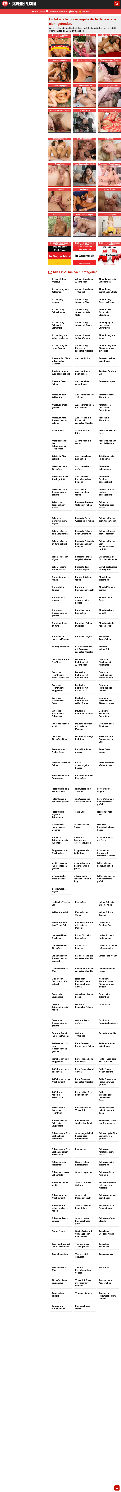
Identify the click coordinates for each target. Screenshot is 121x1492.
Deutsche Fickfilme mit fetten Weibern (106, 675)
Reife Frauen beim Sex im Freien (107, 1060)
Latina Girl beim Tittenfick (59, 946)
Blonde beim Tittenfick (105, 578)
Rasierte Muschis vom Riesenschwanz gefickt (60, 1047)
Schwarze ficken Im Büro (60, 1183)
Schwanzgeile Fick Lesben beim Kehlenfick (61, 1136)
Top (117, 1488)
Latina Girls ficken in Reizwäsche (108, 946)
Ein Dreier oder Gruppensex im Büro (106, 739)
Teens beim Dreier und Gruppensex (108, 1121)
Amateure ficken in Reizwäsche (84, 406)
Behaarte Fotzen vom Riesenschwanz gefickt (107, 545)
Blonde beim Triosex (58, 588)
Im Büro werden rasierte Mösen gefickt (59, 866)
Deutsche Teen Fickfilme (106, 725)
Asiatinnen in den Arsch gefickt (60, 477)
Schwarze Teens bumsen (60, 1219)
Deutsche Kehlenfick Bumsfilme (104, 713)
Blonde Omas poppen (58, 598)
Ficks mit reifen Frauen (81, 826)
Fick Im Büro (79, 812)
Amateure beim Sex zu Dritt (84, 396)
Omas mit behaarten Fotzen (84, 1005)
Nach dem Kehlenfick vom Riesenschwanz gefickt (82, 983)
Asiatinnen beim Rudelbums (107, 457)
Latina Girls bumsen (81, 946)
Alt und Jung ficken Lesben (58, 311)
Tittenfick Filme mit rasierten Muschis (83, 1283)
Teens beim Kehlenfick (104, 1245)
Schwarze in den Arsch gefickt (60, 1196)
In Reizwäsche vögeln (59, 890)
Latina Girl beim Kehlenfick (83, 936)
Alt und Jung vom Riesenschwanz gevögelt (107, 348)
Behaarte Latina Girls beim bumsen (108, 558)
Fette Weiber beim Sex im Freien (60, 790)
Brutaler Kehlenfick (104, 647)
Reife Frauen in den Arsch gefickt (61, 1080)
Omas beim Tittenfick (104, 995)
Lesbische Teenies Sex (61, 903)
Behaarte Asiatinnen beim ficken (107, 505)
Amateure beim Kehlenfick (59, 396)
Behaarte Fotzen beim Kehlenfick (83, 532)
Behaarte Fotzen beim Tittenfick (107, 532)
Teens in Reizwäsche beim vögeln (83, 1270)
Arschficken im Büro (82, 431)
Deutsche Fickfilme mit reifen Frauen (81, 701)
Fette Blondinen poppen (83, 750)
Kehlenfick (80, 902)
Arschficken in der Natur (108, 431)
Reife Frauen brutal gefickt (84, 1070)
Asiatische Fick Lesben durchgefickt (106, 492)
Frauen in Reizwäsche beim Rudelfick (60, 840)
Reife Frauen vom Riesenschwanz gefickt (107, 1082)
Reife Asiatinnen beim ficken (107, 1044)
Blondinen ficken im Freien (83, 624)
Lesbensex (80, 1149)
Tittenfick (104, 1267)
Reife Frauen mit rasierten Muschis (84, 1080)
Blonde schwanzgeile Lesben (82, 600)
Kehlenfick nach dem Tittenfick (59, 923)
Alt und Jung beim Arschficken (84, 280)
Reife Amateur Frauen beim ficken (84, 1044)
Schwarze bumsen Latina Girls (60, 1173)
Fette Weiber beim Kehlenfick (84, 776)
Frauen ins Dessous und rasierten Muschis (82, 840)
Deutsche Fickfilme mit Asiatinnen (105, 662)
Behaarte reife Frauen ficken (59, 568)
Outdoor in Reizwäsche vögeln (108, 1021)
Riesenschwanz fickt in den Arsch (84, 1121)
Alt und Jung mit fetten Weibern (83, 336)
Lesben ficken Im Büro (60, 969)
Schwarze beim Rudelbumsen (82, 1163)
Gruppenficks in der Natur (105, 838)
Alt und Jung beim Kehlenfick (60, 290)
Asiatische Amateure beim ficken (82, 492)
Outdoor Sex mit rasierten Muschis (61, 1034)
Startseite (39, 11)
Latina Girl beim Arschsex (59, 936)
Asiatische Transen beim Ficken (58, 505)
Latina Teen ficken (108, 956)
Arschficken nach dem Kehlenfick (107, 442)
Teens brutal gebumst (81, 1255)
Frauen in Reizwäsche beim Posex (105, 827)
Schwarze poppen (84, 1172)
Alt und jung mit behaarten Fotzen (60, 336)
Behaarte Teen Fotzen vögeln (82, 568)
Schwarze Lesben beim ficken (107, 1196)
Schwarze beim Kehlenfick (59, 1163)
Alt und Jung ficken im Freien (107, 300)
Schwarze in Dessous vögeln (83, 1196)
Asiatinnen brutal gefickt (83, 467)
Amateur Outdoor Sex (107, 372)
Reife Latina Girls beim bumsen (83, 1093)
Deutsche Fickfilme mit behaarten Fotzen (60, 675)
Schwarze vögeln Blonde (107, 1219)
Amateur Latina (82, 358)
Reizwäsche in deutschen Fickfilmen (59, 1110)
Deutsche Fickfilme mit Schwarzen (58, 713)
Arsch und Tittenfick (104, 419)
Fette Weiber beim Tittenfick (82, 790)
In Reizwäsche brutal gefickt (59, 877)
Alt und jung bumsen (57, 300)
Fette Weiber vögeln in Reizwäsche (58, 814)
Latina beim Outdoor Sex (105, 923)
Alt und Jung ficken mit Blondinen (105, 312)
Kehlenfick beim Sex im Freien (107, 903)
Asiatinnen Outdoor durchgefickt (105, 479)
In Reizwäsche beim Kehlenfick (105, 864)
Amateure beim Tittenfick (106, 396)
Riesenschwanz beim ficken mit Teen (106, 1110)
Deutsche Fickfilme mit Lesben (105, 688)
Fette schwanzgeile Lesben (82, 765)
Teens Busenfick (60, 1254)
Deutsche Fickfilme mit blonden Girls (81, 675)
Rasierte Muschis (107, 1033)
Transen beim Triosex (58, 1294)
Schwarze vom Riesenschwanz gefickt (82, 1221)
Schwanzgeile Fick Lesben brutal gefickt (108, 1136)
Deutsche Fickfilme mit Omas (58, 701)
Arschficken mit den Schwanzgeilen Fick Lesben (59, 445)
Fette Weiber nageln (103, 790)
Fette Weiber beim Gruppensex (60, 776)
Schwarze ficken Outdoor (83, 1183)
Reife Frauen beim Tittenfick (60, 1070)
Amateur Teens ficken (59, 382)
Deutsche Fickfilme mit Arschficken (81, 662)
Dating (74, 11)
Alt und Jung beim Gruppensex (107, 280)
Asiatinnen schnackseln (105, 467)
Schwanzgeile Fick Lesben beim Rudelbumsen (84, 1136)
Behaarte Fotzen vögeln (60, 558)
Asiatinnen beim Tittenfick (59, 467)
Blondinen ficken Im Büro (60, 624)
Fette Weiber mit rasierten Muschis (82, 800)
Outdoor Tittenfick (80, 1034)
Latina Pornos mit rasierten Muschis (84, 957)
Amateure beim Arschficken (82, 382)
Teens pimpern (106, 1254)
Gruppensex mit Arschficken (59, 851)
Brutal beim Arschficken (105, 637)
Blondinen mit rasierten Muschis (61, 637)
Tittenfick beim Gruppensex (59, 1281)
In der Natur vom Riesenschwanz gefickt (81, 866)
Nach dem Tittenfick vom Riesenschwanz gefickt (106, 983)
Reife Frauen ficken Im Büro (106, 1070)
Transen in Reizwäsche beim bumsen (107, 1296)
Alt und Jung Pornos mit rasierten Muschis (84, 348)
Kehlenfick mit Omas (82, 913)
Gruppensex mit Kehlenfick (81, 851)
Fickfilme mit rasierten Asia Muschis (59, 827)
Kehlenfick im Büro (61, 912)
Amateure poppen (107, 381)
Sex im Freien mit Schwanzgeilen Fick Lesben (83, 1234)
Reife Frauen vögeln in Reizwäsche (58, 1095)
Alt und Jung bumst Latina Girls (108, 290)
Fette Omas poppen (104, 750)
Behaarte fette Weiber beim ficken (84, 519)
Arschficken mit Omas (83, 442)
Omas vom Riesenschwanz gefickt (59, 1023)
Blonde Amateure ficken (60, 578)
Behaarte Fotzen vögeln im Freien (83, 558)
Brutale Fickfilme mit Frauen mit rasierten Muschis (84, 649)
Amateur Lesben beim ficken (107, 359)
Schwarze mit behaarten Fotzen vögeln (60, 1208)
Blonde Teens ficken (105, 598)
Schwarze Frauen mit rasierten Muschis (107, 1185)
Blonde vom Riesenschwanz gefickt (59, 613)
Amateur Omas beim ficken (82, 372)
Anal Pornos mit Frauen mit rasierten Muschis (84, 420)
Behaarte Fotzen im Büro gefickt (60, 542)
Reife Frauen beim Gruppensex (60, 1060)
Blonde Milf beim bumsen (107, 588)
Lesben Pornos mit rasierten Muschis (84, 969)
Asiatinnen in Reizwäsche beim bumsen (83, 479)
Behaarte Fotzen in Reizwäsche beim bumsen (84, 544)
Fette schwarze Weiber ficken (106, 764)
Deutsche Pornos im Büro (60, 725)
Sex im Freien (58, 1231)
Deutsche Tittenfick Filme (59, 737)
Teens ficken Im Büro (59, 1268)
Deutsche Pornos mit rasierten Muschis (83, 726)
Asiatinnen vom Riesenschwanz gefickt (59, 492)
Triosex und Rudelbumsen (58, 1307)
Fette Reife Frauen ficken (61, 764)
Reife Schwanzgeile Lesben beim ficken (105, 1096)
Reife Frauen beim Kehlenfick (84, 1060)
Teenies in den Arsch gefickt (82, 1245)
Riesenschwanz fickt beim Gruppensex (59, 1123)
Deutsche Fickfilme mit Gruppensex (58, 688)
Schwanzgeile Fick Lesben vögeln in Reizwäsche (61, 1152)
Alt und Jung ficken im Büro (82, 300)
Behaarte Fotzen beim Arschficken (107, 519)
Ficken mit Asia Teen (104, 813)
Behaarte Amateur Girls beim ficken (84, 503)
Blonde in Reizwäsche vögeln (84, 588)
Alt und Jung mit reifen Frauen (60, 346)
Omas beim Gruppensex (57, 995)
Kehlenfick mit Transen (106, 913)
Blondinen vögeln (83, 636)
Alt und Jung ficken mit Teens (83, 323)
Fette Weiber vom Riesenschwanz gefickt (105, 801)
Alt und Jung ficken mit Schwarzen (58, 325)
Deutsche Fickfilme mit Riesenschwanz (106, 701)
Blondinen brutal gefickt (107, 611)
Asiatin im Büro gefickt (59, 457)
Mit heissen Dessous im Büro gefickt (60, 981)
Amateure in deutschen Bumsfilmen (105, 407)
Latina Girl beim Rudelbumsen (106, 936)
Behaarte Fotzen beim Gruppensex (60, 532)
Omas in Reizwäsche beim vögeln (60, 1007)
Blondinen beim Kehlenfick (82, 611)
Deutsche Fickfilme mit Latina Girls (81, 688)
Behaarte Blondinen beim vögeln (59, 521)
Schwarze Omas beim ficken (83, 1206)
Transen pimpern (83, 1293)
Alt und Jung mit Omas (107, 336)
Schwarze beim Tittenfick (106, 1163)
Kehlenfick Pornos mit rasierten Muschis (84, 925)
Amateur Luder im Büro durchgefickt (61, 372)
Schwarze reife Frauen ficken (106, 1206)
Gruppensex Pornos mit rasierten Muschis (106, 853)
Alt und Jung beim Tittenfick (84, 290)
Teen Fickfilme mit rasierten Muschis (61, 1245)
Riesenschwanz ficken (82, 1307)
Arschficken (58, 430)
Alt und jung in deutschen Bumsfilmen (106, 325)
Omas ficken (105, 1004)
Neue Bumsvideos (58, 11)
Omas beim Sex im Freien (84, 995)
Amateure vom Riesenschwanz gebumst (59, 420)
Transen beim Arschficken (105, 1281)
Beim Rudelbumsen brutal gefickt (108, 568)
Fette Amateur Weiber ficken (59, 750)
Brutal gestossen (60, 646)
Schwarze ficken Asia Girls (107, 1173)
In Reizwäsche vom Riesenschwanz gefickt (106, 879)
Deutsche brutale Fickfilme (60, 660)
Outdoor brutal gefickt (82, 1021)
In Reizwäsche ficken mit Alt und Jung (82, 879)
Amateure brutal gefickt (60, 406)
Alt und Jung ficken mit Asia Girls (82, 312)
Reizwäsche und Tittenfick (83, 1108)
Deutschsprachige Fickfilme (84, 737)
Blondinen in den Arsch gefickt (107, 624)
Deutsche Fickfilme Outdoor (84, 712)
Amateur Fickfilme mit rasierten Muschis (61, 361)
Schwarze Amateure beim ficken (106, 1152)
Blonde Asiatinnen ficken (84, 578)
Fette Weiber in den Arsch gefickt (60, 800)
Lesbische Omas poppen (107, 969)
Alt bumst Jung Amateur (59, 280)
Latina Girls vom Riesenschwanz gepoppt (60, 958)
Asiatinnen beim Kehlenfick (83, 457)
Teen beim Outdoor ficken (106, 1232)
